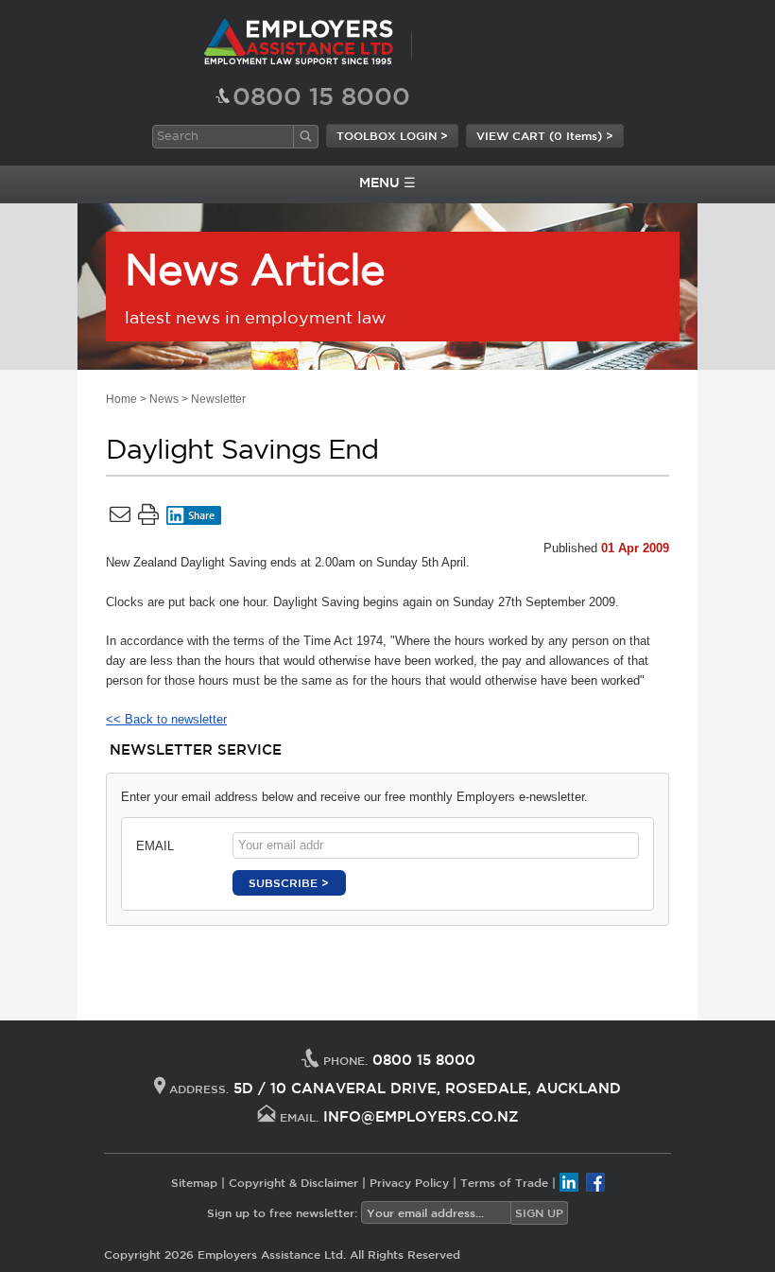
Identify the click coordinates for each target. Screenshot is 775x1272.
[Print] (148, 518)
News (164, 399)
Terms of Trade (504, 1182)
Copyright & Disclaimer (293, 1182)
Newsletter (218, 399)
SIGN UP (539, 1212)
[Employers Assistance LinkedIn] (569, 1182)
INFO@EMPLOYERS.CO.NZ (421, 1116)
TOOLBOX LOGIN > (392, 135)
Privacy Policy (409, 1182)
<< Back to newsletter (166, 719)
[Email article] (120, 518)
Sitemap (194, 1182)
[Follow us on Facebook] (595, 1182)
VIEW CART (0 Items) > (544, 135)
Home (121, 399)
